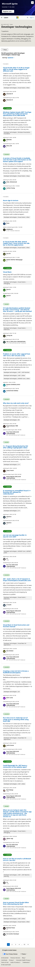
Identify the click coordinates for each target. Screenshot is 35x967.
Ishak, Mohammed (11, 182)
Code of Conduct (14, 962)
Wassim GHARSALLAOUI (13, 384)
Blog (23, 958)
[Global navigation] (1, 17)
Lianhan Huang (10, 188)
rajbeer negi (9, 838)
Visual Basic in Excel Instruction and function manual (16, 625)
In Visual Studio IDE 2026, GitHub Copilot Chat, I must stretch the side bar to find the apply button (16, 243)
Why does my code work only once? (16, 403)
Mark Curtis (9, 697)
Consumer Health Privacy (23, 960)
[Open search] (27, 17)
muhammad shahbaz (12, 390)
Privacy (11, 960)
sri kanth (8, 604)
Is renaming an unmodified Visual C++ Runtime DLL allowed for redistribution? (17, 492)
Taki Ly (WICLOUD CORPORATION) (15, 341)
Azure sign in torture (10, 200)
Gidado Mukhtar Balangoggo (14, 259)
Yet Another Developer (12, 934)
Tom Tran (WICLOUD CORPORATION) (12, 565)
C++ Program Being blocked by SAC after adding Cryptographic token (15, 447)
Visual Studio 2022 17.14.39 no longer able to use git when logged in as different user (16, 69)
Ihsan (7, 223)
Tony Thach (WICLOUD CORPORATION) (12, 432)
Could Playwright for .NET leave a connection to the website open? (15, 766)
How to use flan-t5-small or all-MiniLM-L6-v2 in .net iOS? (17, 859)
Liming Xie (9, 335)
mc (7, 558)
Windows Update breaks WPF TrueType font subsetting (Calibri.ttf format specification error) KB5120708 (17, 113)
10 (24, 944)
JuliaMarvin (9, 229)
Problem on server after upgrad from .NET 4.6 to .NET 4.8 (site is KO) (16, 354)
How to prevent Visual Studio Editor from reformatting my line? (16, 903)
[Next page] (27, 944)
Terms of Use (4, 962)
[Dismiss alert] (32, 2)
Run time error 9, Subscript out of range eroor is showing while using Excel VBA (15, 719)
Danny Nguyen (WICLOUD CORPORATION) (13, 477)
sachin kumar (10, 745)
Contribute (4, 960)
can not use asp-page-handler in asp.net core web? (15, 536)
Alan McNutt (9, 651)
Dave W (8, 289)
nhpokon (8, 516)
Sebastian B (9, 93)
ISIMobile (9, 139)
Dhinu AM (9, 145)
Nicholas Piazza (10, 927)
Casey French (10, 470)
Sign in (32, 17)
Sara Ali (8, 253)
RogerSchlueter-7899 (12, 426)
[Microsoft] (17, 17)
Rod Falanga (9, 790)
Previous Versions (15, 958)
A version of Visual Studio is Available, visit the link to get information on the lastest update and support (17, 159)
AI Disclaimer (5, 958)
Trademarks (26, 962)
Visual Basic (7, 272)
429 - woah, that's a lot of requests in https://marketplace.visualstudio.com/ (17, 579)
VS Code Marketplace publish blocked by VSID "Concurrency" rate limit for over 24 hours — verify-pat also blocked (17, 309)
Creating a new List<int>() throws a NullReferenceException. (16, 672)
